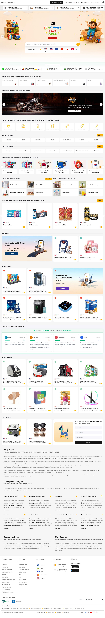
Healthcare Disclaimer (7, 592)
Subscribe (88, 442)
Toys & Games (85, 515)
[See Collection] (52, 104)
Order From (31, 49)
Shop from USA (5, 608)
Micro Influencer (6, 584)
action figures (84, 525)
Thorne (38, 139)
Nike (23, 520)
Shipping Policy (6, 582)
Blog (20, 574)
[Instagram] (88, 612)
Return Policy (22, 572)
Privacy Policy (51, 612)
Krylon (8, 139)
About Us (4, 564)
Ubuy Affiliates (23, 582)
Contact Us (5, 567)
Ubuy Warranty (6, 589)
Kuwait (90, 599)
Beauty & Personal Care (37, 496)
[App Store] (75, 567)
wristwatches (9, 525)
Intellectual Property (7, 572)
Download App (23, 564)
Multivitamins (81, 151)
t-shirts (6, 524)
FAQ (20, 577)
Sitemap (4, 574)
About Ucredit (22, 579)
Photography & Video (96, 151)
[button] (95, 2)
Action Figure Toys (52, 151)
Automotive (33, 515)
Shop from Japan (24, 608)
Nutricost (21, 507)
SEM (96, 139)
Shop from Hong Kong (36, 608)
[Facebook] (86, 612)
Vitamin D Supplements (67, 151)
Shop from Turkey (68, 608)
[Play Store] (75, 571)
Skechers (23, 139)
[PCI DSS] (5, 601)
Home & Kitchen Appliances (64, 515)
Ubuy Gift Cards (23, 584)
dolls (92, 525)
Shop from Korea (48, 608)
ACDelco (81, 139)
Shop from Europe (79, 608)
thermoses (58, 524)
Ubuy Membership (6, 587)
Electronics (58, 496)
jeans (11, 524)
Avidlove (67, 139)
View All (100, 135)
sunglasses (18, 525)
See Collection (75, 109)
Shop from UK (14, 608)
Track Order (5, 577)
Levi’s (7, 522)
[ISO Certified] (16, 601)
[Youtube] (91, 612)
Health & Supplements (11, 496)
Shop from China (58, 608)
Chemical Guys (52, 139)
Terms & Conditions (40, 612)
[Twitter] (94, 612)
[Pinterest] (96, 612)
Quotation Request (7, 569)
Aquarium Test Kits (23, 151)
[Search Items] (78, 44)
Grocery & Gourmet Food (89, 496)
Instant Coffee (38, 151)
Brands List (22, 567)
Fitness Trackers (8, 151)
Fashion (6, 515)
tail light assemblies (40, 522)
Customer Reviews (24, 569)
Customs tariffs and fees (8, 579)
